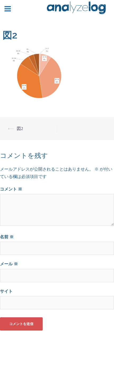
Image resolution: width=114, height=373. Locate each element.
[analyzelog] (76, 9)
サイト (6, 291)
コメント (11, 189)
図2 (20, 128)
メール (9, 264)
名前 (7, 237)
